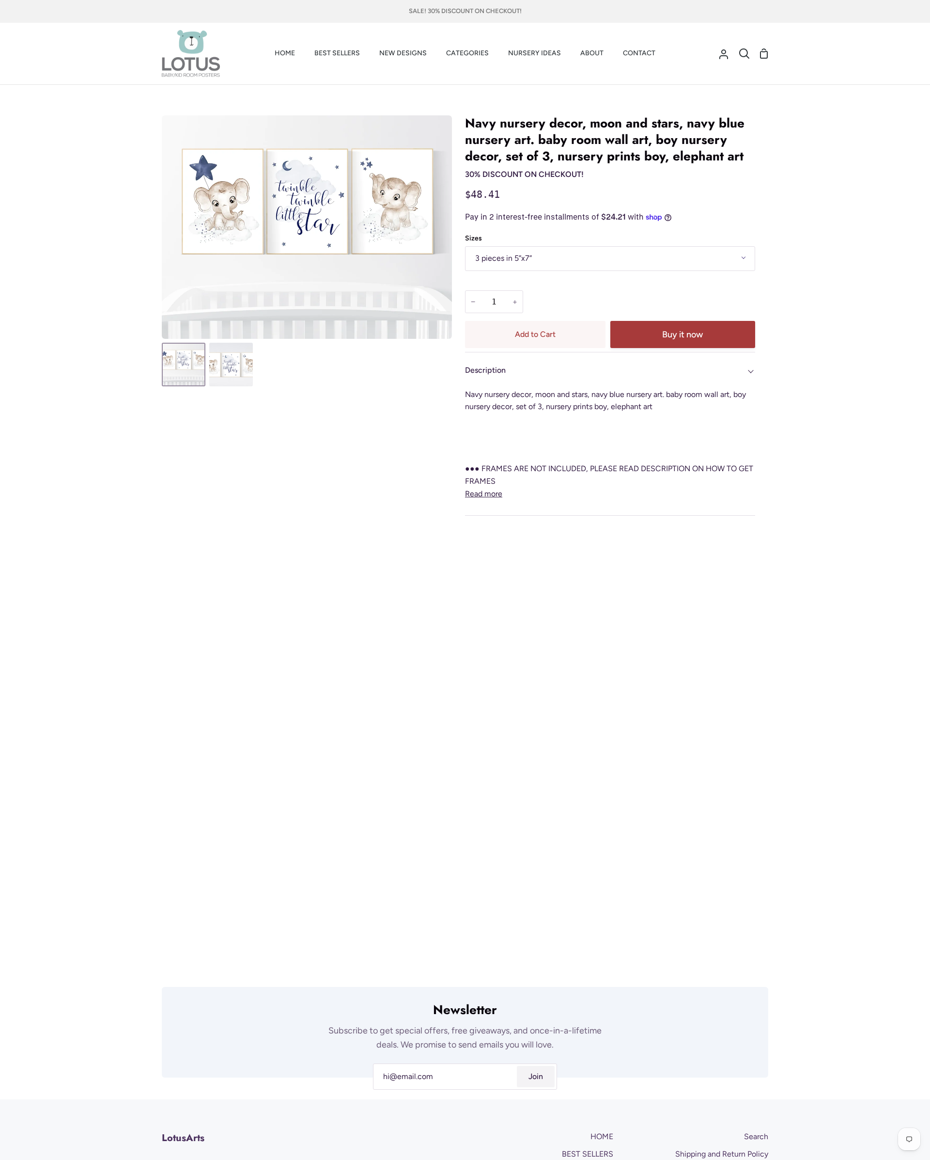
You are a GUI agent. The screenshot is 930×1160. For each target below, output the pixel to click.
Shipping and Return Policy (721, 1154)
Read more (483, 493)
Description (485, 370)
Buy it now (682, 334)
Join (535, 1076)
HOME (601, 1136)
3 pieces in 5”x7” (503, 258)
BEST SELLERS (587, 1154)
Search (756, 1136)
